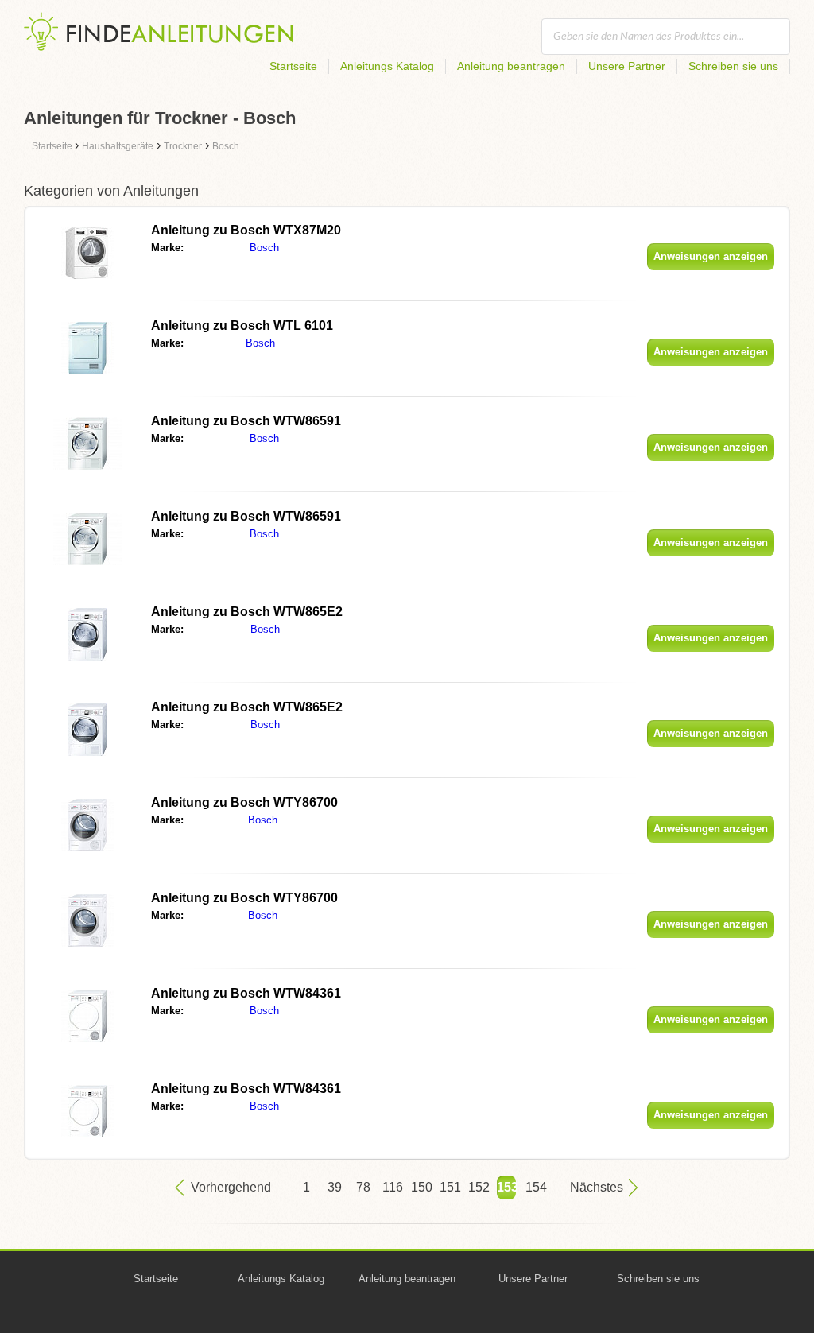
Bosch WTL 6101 (242, 325)
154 (535, 1187)
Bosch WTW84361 (246, 993)
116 (391, 1187)
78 (363, 1187)
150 (420, 1187)
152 (477, 1187)
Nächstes (596, 1187)
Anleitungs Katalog (387, 66)
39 (335, 1187)
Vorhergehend (231, 1187)
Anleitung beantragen (511, 66)
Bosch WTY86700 (244, 802)
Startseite (293, 66)
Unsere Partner (626, 66)
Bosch (264, 248)
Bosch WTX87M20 (246, 230)
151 (449, 1187)
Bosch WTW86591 (246, 421)
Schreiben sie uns (733, 66)
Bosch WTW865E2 (247, 611)
